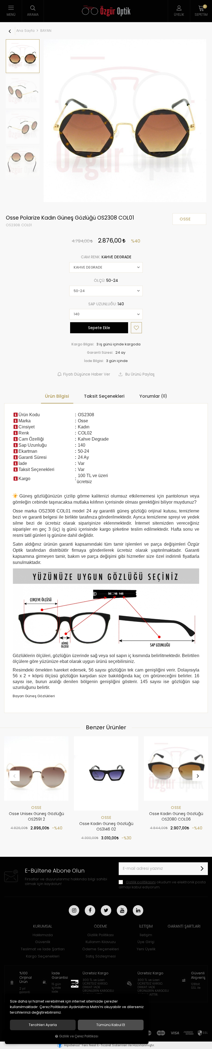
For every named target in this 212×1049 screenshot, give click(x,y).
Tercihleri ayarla (43, 1025)
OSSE (36, 807)
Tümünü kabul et (110, 1025)
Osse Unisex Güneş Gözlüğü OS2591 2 (36, 816)
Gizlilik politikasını (141, 882)
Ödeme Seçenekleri (100, 949)
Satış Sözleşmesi (101, 956)
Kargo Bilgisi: (82, 344)
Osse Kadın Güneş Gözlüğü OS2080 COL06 (176, 816)
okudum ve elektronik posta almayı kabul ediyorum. (162, 884)
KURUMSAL (42, 926)
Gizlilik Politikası (100, 935)
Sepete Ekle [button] (99, 328)
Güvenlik (42, 942)
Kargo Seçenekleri (42, 956)
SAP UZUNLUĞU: (106, 304)
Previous (14, 776)
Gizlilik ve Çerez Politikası (78, 1036)
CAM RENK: (106, 257)
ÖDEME (100, 926)
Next (197, 776)
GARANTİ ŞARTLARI (184, 926)
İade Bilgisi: (94, 361)
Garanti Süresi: (100, 352)
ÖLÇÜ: (106, 280)
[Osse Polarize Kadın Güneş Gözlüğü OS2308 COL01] (125, 120)
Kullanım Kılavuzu (101, 942)
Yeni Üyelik (146, 949)
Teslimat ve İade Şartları (43, 949)
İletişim (146, 935)
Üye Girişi (145, 942)
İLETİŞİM (146, 926)
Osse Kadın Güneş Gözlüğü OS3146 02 (106, 826)
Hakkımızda (43, 935)
